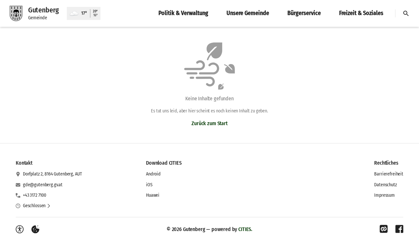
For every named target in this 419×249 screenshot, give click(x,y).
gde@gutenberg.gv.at (43, 185)
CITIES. (245, 229)
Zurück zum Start (209, 123)
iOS (149, 185)
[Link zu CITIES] (384, 229)
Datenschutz (385, 185)
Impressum (384, 195)
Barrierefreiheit (388, 174)
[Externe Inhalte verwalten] (35, 229)
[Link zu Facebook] (399, 229)
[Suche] (406, 13)
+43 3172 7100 (34, 195)
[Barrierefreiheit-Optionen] (20, 229)
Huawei (152, 195)
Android (153, 174)
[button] (37, 206)
